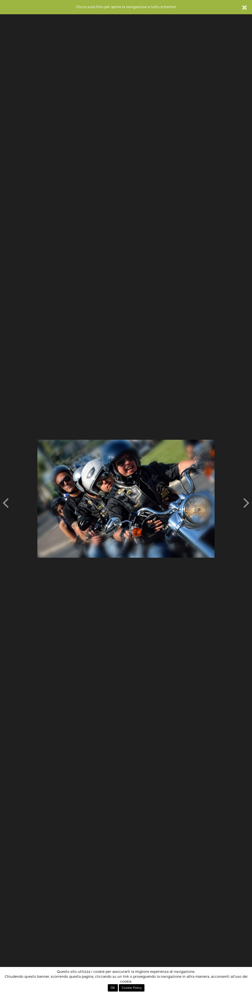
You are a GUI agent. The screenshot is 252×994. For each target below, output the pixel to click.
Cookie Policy (132, 987)
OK (112, 987)
